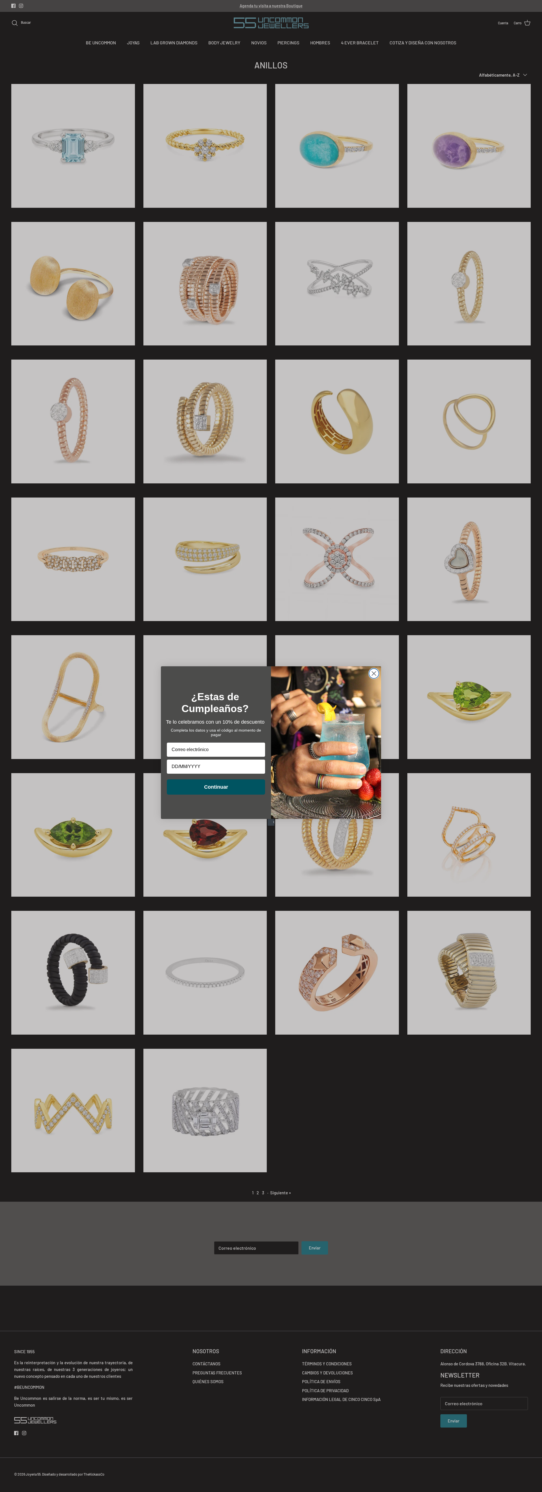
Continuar (216, 787)
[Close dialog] (374, 673)
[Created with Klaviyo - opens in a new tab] (271, 822)
